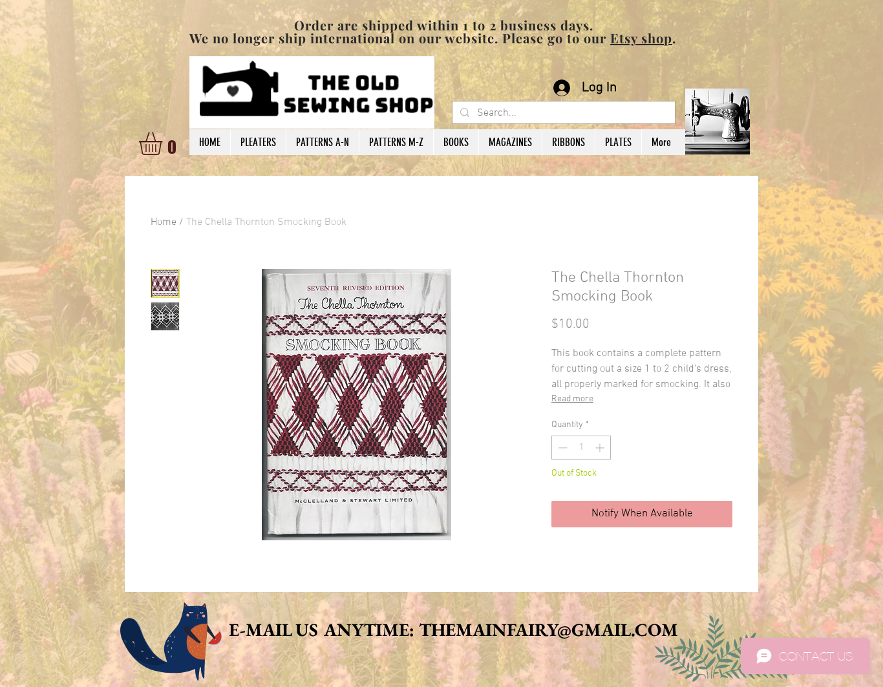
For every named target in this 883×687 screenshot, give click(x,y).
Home (163, 222)
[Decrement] (561, 447)
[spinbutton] (581, 447)
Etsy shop (641, 38)
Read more (572, 399)
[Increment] (601, 447)
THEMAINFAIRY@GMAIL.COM (548, 629)
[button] (164, 143)
